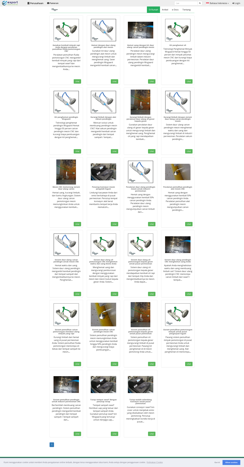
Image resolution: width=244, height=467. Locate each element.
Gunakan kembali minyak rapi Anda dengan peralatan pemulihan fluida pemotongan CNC (66, 48)
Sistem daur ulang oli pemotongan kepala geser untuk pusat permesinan (140, 262)
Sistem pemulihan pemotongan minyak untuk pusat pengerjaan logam (177, 331)
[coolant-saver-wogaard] (103, 102)
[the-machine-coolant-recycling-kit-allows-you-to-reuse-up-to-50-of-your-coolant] (140, 30)
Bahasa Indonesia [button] (218, 3)
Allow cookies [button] (231, 462)
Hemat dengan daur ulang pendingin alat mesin (103, 46)
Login (237, 3)
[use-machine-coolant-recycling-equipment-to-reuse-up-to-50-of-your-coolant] (140, 172)
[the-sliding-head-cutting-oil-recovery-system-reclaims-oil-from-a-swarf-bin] (140, 314)
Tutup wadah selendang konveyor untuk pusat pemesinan (140, 401)
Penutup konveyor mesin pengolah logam (103, 188)
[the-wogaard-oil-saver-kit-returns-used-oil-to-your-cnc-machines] (177, 30)
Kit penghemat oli (178, 45)
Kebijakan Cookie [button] (155, 462)
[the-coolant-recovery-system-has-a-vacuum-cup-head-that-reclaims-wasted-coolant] (66, 384)
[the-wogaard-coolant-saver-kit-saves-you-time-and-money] (66, 102)
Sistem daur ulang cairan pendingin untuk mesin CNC (66, 261)
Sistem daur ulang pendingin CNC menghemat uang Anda (178, 261)
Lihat (77, 81)
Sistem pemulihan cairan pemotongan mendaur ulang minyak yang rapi (66, 331)
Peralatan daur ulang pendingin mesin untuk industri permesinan (140, 189)
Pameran (53, 3)
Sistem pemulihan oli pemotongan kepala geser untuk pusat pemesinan (140, 331)
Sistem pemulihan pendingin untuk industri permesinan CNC (66, 400)
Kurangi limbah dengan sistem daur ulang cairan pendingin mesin (178, 119)
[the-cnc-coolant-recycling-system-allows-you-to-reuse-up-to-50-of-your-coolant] (177, 245)
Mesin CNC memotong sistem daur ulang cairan (66, 188)
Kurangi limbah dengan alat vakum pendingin (103, 118)
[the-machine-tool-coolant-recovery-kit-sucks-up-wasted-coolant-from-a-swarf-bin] (177, 172)
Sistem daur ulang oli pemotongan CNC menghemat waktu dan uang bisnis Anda (103, 262)
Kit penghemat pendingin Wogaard (66, 118)
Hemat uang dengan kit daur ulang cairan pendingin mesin (140, 46)
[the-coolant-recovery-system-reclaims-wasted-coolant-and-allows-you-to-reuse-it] (103, 314)
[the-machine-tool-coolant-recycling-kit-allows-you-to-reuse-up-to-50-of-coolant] (103, 30)
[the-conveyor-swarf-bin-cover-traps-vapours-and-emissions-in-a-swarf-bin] (140, 384)
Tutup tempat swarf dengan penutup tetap (103, 400)
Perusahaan (36, 3)
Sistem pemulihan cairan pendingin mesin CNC (103, 330)
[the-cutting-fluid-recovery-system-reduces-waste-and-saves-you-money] (66, 314)
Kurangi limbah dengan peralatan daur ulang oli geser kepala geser (141, 119)
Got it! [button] (217, 462)
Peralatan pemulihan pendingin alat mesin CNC (177, 188)
